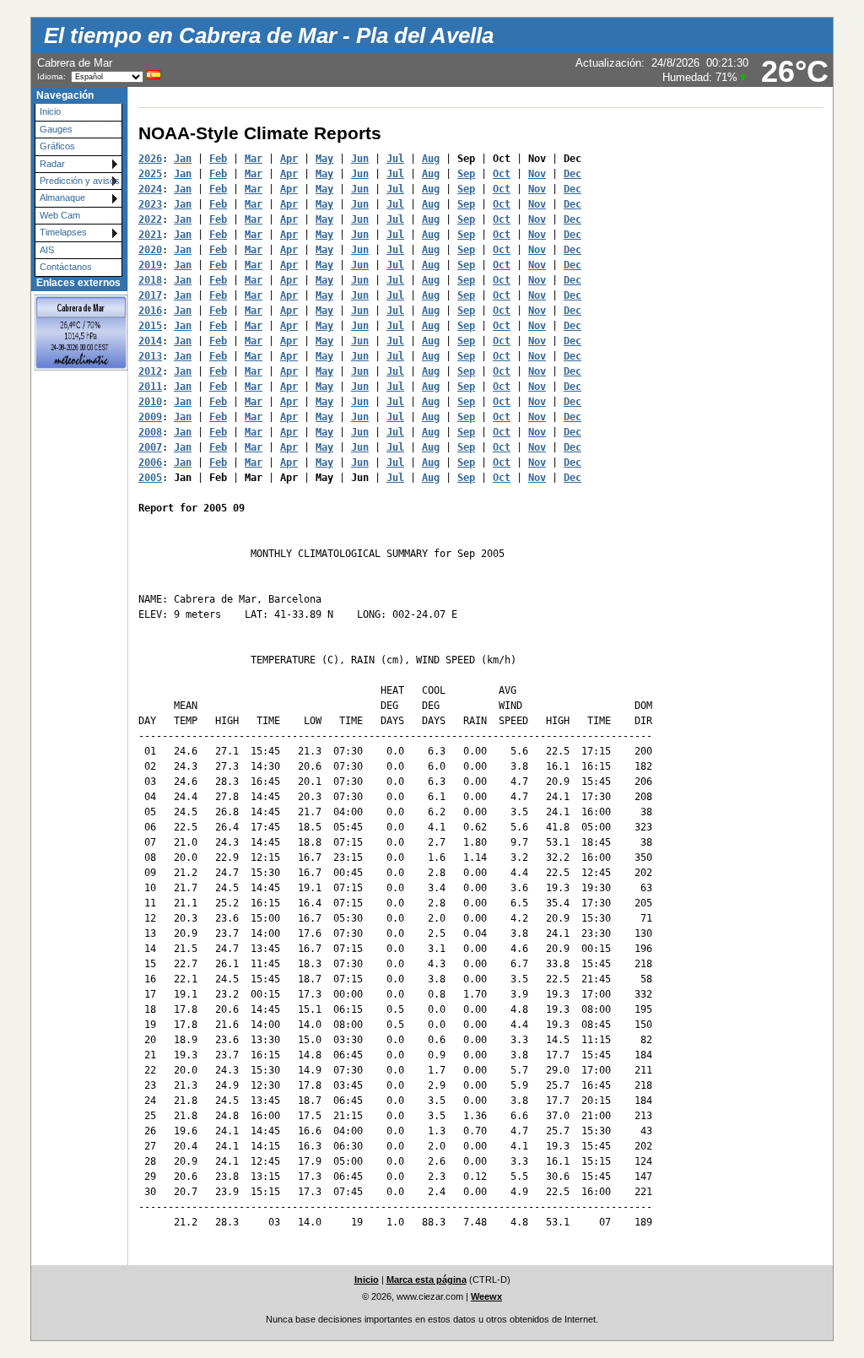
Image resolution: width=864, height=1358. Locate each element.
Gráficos (57, 146)
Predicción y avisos (80, 181)
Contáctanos (66, 267)
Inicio (50, 111)
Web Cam (60, 215)
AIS (47, 250)
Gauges (56, 129)
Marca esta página (426, 1279)
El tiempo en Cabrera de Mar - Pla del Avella (269, 35)
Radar (52, 164)
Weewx (486, 1296)
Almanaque (62, 197)
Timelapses (63, 232)
